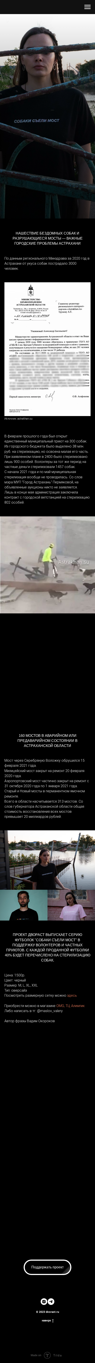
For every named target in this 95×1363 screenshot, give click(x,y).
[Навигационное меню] (87, 7)
